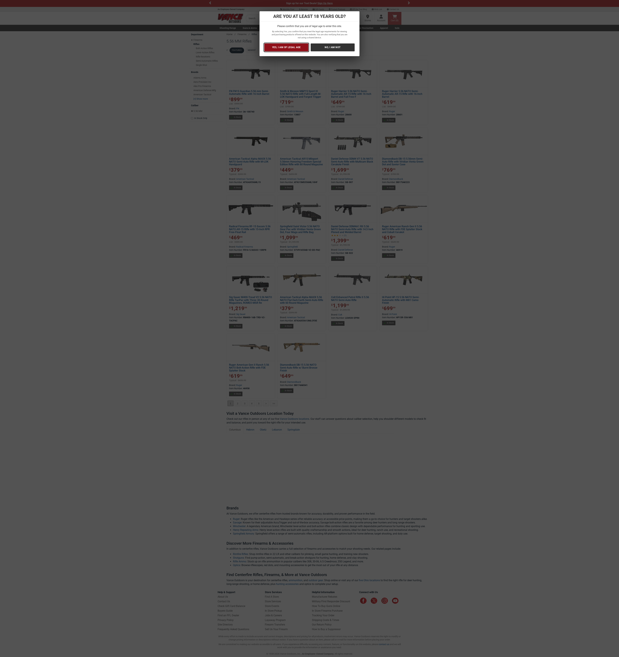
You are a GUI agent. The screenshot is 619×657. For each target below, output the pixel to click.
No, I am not (332, 47)
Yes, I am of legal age (286, 47)
